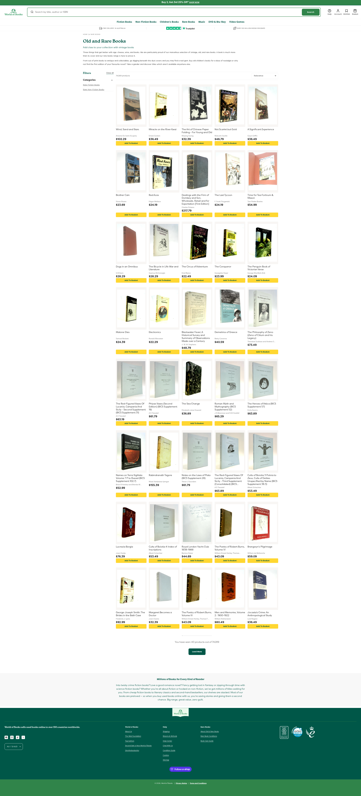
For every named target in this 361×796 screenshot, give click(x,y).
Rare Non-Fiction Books (93, 90)
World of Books (167, 783)
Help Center (167, 741)
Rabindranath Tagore (160, 475)
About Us (128, 731)
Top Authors (129, 741)
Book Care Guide (207, 741)
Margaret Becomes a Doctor (160, 614)
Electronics (155, 332)
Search (310, 12)
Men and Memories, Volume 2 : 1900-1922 (230, 614)
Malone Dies (123, 332)
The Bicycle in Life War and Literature (163, 268)
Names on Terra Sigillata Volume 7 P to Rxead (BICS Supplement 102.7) (130, 478)
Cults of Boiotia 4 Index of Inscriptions (163, 548)
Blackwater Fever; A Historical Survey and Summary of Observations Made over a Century (196, 336)
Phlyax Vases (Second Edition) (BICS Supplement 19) (163, 406)
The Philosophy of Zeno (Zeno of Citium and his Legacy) (260, 335)
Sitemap (166, 760)
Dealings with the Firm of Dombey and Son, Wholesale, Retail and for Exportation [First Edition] (195, 199)
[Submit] (32, 12)
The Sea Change (191, 403)
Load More (197, 652)
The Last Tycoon (223, 195)
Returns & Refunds (170, 736)
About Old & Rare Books (210, 731)
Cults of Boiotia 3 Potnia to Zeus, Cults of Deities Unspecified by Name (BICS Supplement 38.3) (262, 479)
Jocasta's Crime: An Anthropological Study (260, 614)
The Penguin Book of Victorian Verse (259, 268)
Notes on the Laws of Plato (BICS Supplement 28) (196, 476)
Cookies (166, 755)
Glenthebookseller (132, 750)
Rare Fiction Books (91, 85)
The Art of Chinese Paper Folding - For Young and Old (197, 131)
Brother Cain (123, 195)
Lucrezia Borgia (124, 546)
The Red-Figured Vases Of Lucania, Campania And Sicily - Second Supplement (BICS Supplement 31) (131, 408)
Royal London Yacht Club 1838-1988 (195, 548)
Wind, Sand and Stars (127, 129)
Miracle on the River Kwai (162, 129)
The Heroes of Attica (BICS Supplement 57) (262, 405)
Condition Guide (169, 750)
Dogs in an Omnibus (127, 266)
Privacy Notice (181, 783)
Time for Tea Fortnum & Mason (260, 196)
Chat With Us (168, 745)
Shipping (166, 731)
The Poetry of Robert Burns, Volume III (197, 614)
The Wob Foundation (133, 736)
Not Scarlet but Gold (226, 129)
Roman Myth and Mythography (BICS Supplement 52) (225, 406)
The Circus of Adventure (195, 266)
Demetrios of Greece (226, 332)
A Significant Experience (261, 129)
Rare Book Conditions (209, 736)
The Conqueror (223, 266)
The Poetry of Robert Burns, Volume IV (230, 548)
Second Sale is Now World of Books (138, 745)
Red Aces (154, 195)
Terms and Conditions (198, 783)
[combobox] (174, 12)
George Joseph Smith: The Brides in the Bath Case (130, 614)
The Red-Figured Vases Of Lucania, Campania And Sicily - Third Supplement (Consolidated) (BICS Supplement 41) (229, 480)
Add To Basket (131, 143)
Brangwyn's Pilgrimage (260, 546)
